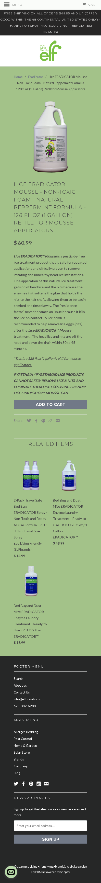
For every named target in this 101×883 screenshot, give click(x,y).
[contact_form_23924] (11, 872)
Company (21, 766)
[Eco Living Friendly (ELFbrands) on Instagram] (39, 784)
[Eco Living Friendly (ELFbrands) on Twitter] (16, 784)
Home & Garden (25, 746)
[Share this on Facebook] (35, 421)
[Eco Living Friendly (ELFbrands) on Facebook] (23, 784)
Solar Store (22, 752)
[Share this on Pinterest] (42, 421)
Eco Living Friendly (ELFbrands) (44, 866)
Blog (17, 773)
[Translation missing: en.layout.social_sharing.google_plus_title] (49, 421)
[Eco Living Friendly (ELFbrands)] (50, 51)
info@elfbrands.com (28, 699)
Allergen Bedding (26, 732)
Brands (19, 759)
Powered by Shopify (57, 872)
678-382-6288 (25, 706)
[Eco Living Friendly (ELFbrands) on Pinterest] (31, 784)
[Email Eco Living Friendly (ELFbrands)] (46, 784)
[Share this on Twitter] (27, 420)
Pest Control (23, 739)
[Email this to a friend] (56, 421)
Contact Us (22, 692)
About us (20, 685)
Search (18, 679)
